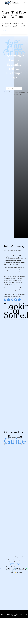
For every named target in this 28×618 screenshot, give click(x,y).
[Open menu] (24, 3)
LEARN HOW (15, 564)
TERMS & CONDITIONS (12, 614)
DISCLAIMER (17, 613)
